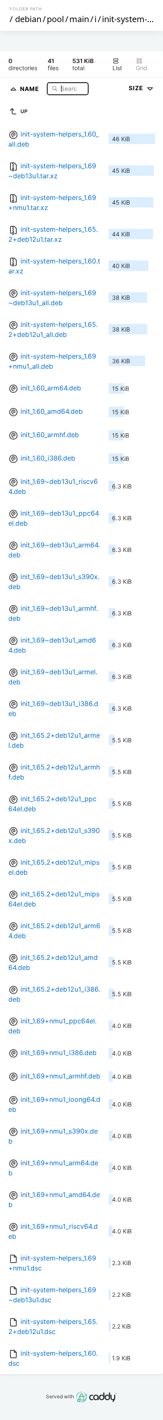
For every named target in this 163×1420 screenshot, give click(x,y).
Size (137, 87)
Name (30, 88)
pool (55, 19)
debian (28, 19)
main (79, 19)
